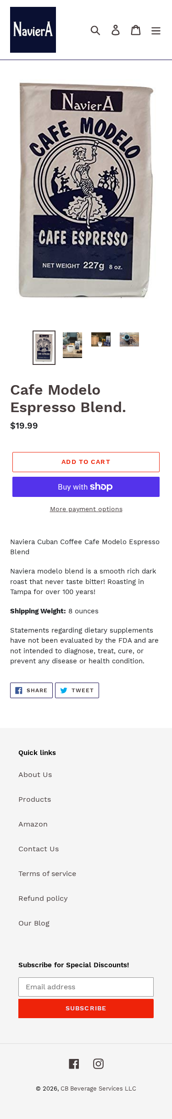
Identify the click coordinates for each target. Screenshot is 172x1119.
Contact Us (38, 848)
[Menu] (156, 30)
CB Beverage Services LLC (98, 1088)
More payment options (86, 509)
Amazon (33, 824)
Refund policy (43, 898)
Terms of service (47, 873)
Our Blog (34, 923)
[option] (44, 347)
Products (34, 799)
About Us (35, 774)
